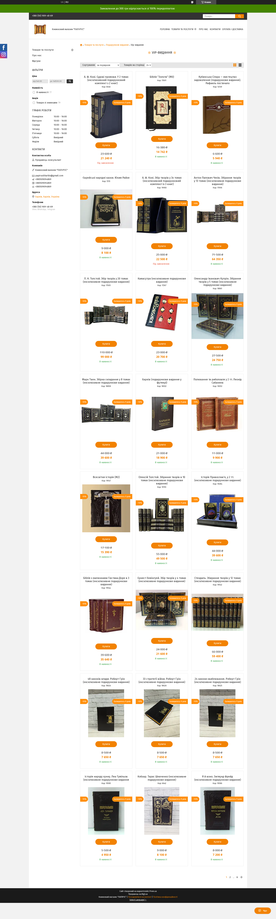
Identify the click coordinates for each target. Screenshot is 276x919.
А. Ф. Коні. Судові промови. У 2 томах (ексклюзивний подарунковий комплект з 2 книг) (106, 80)
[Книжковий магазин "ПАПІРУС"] (40, 29)
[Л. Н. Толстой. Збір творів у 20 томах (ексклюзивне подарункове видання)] (106, 313)
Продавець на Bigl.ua (138, 894)
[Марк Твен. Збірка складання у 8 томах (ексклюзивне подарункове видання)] (106, 414)
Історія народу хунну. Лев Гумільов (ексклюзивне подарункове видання (106, 778)
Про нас (203, 29)
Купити (106, 145)
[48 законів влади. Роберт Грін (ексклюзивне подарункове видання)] (106, 713)
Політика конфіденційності (165, 897)
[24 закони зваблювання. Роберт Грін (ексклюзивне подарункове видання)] (218, 713)
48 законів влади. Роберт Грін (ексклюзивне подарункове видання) (106, 680)
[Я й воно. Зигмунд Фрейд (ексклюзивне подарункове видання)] (218, 811)
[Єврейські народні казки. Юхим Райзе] (106, 209)
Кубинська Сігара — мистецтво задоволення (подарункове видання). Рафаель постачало (217, 80)
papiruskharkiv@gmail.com (49, 175)
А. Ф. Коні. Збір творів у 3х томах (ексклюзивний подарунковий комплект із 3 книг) (162, 181)
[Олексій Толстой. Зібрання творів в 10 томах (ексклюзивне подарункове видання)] (162, 515)
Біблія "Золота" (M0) (162, 76)
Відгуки (36, 61)
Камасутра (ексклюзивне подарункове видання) (162, 280)
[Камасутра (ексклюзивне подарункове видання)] (162, 313)
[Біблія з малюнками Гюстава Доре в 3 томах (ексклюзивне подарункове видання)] (106, 616)
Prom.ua (153, 891)
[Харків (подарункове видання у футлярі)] (162, 414)
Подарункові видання (117, 45)
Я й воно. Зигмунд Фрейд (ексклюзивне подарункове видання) (217, 778)
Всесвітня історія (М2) (106, 477)
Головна (165, 29)
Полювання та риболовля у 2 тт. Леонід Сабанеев (217, 381)
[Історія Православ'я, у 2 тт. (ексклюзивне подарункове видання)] (218, 511)
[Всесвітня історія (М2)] (106, 508)
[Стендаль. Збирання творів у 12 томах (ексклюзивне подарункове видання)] (218, 612)
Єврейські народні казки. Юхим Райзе (106, 177)
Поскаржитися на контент (139, 897)
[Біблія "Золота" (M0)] (162, 108)
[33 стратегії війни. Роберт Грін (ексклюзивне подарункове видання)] (162, 713)
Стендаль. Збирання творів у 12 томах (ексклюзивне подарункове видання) (217, 579)
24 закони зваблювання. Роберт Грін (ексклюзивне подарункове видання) (217, 680)
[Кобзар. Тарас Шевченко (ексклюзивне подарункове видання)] (162, 811)
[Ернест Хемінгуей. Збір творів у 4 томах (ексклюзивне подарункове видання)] (162, 610)
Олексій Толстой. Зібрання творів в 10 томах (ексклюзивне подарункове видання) (161, 480)
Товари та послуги (182, 29)
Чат (265, 910)
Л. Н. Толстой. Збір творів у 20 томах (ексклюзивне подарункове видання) (106, 280)
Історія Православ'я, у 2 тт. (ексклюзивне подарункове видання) (217, 479)
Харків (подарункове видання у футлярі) (161, 381)
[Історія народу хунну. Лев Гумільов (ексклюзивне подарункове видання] (106, 811)
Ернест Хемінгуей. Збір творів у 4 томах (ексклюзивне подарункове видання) (162, 579)
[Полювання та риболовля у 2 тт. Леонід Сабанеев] (218, 414)
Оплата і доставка (232, 29)
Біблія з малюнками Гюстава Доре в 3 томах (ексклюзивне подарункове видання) (106, 581)
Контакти (215, 29)
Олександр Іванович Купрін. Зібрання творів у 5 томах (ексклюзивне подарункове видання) (217, 281)
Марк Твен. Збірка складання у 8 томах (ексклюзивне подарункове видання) (106, 381)
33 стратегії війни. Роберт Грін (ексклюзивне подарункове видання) (161, 680)
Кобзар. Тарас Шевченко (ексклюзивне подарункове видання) (162, 778)
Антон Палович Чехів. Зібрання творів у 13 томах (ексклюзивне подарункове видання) (217, 181)
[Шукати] (239, 16)
